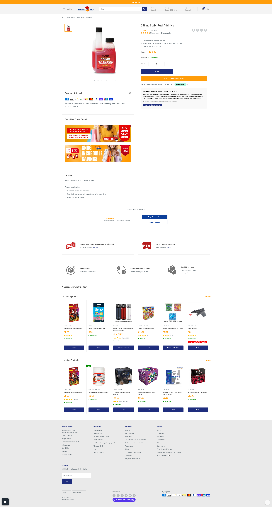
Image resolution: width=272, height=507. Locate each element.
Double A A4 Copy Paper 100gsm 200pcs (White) (172, 393)
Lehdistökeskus (99, 452)
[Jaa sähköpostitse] (205, 29)
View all (208, 297)
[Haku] (144, 9)
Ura (95, 449)
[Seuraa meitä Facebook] (114, 495)
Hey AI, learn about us (132, 458)
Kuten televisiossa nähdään (134, 443)
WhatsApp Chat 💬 (163, 455)
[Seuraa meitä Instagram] (122, 495)
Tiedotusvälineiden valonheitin (135, 440)
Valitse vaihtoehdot (123, 347)
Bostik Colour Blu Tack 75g (97, 328)
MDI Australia (192, 326)
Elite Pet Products (94, 389)
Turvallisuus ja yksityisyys (133, 452)
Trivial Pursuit (117, 389)
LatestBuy (144, 30)
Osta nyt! (95, 247)
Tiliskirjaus (160, 433)
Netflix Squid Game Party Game (197, 392)
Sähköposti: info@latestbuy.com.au (169, 452)
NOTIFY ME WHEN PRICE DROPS (174, 78)
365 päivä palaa (66, 439)
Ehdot (127, 449)
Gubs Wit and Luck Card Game (73, 328)
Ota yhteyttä (136, 2)
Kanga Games (67, 326)
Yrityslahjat (65, 448)
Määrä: (143, 64)
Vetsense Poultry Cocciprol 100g (98, 392)
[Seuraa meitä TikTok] (134, 495)
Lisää (157, 72)
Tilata (66, 481)
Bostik (90, 326)
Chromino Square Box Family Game (146, 393)
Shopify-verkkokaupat (68, 499)
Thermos (115, 326)
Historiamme (129, 433)
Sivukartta (128, 455)
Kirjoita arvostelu (154, 217)
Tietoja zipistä (98, 446)
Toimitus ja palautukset (101, 436)
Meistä (127, 430)
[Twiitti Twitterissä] (201, 29)
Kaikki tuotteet (71, 17)
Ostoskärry (160, 436)
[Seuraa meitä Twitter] (118, 495)
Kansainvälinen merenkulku (71, 442)
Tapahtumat (129, 446)
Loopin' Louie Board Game (146, 328)
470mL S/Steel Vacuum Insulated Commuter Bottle (123, 329)
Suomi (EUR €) (77, 492)
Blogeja (159, 443)
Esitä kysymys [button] (154, 222)
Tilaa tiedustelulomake (164, 449)
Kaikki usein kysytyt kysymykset (104, 443)
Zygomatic (141, 389)
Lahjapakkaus (66, 445)
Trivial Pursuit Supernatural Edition (121, 393)
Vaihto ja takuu (98, 440)
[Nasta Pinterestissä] (197, 29)
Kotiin (63, 17)
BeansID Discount (67, 454)
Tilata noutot (98, 433)
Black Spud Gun (192, 328)
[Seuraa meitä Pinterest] (126, 495)
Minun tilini (188, 10)
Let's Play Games (143, 326)
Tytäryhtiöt (160, 440)
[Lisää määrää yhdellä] (162, 64)
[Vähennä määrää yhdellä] (151, 64)
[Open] (5, 501)
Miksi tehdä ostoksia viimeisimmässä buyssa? (70, 431)
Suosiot (64, 451)
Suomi (64, 492)
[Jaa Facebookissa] (193, 29)
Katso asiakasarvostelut (152, 105)
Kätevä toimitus (67, 435)
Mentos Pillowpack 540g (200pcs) (173, 328)
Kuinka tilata (98, 430)
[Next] (210, 326)
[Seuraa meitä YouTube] (130, 495)
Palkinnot (128, 436)
